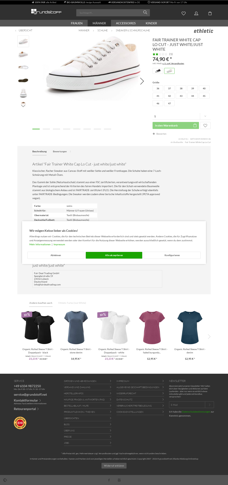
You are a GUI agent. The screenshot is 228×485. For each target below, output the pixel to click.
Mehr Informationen (40, 244)
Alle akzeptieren (114, 255)
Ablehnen (56, 255)
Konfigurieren (172, 255)
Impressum (59, 244)
